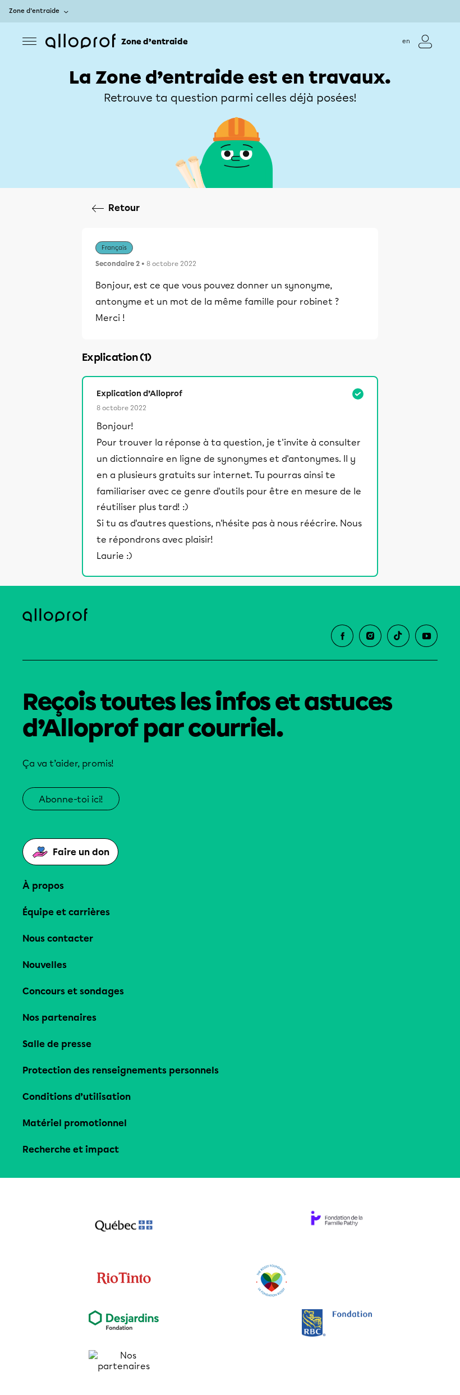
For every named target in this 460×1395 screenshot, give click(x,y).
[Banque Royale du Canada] (337, 1324)
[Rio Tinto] (123, 1281)
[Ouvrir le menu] (29, 41)
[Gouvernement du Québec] (123, 1227)
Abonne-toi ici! (71, 799)
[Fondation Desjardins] (123, 1324)
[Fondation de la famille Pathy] (337, 1227)
